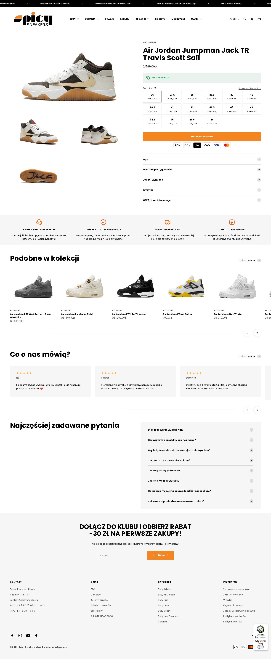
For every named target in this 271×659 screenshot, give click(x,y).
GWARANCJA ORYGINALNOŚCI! (46, 3)
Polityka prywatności (234, 616)
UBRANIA (90, 19)
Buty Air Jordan (166, 594)
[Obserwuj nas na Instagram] (20, 635)
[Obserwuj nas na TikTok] (36, 635)
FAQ (93, 589)
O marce (96, 594)
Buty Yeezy (164, 610)
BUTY (72, 19)
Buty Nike (163, 600)
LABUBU (124, 19)
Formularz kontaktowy (22, 589)
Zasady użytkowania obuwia (239, 610)
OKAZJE (109, 19)
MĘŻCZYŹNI (178, 19)
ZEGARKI (141, 19)
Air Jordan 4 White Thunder (129, 314)
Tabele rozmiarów (101, 605)
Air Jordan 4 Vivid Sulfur (177, 314)
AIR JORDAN (149, 42)
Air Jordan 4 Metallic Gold (77, 314)
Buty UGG (163, 605)
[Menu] (266, 625)
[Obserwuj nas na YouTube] (28, 635)
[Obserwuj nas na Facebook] (12, 635)
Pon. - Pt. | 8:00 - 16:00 (22, 610)
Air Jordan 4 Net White (228, 314)
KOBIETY (160, 19)
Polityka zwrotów (232, 621)
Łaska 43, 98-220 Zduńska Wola (27, 605)
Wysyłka (227, 600)
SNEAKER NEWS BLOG (102, 616)
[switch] (261, 647)
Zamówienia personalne (236, 589)
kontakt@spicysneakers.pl (24, 600)
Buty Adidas (164, 589)
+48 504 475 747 (20, 594)
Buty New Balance (168, 616)
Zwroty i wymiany (233, 594)
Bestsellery (97, 610)
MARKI (194, 19)
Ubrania (162, 621)
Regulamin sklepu (233, 605)
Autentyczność (99, 600)
